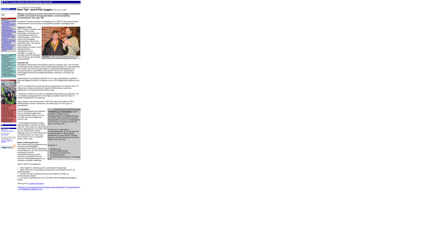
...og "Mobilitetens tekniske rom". (30, 189)
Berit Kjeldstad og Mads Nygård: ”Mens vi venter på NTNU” (8, 37)
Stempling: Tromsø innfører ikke (7, 56)
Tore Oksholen (4, 134)
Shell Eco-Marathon (7, 120)
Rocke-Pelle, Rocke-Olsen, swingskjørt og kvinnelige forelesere (8, 113)
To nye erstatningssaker (8, 72)
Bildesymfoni (5, 108)
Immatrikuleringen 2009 (8, 104)
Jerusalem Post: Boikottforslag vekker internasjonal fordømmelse (9, 74)
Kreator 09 (5, 107)
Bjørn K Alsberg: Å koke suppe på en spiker (8, 45)
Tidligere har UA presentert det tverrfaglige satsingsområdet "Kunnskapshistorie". (49, 187)
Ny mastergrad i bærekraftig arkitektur (8, 70)
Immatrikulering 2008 (7, 119)
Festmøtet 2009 (6, 106)
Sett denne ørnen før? (8, 58)
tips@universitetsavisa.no (7, 131)
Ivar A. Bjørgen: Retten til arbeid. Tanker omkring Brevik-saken (8, 25)
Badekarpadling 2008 (7, 115)
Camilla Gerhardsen (36, 183)
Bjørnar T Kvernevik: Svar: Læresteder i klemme (7, 49)
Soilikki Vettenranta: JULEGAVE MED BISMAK (9, 31)
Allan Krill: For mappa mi (8, 39)
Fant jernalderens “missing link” (7, 60)
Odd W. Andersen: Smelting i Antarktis (7, 33)
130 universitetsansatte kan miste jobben (8, 63)
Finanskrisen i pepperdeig (9, 110)
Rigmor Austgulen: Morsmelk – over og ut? (8, 28)
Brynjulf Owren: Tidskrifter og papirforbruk (9, 21)
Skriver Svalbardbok (7, 68)
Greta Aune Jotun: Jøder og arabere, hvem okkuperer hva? (8, 42)
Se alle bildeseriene (7, 122)
